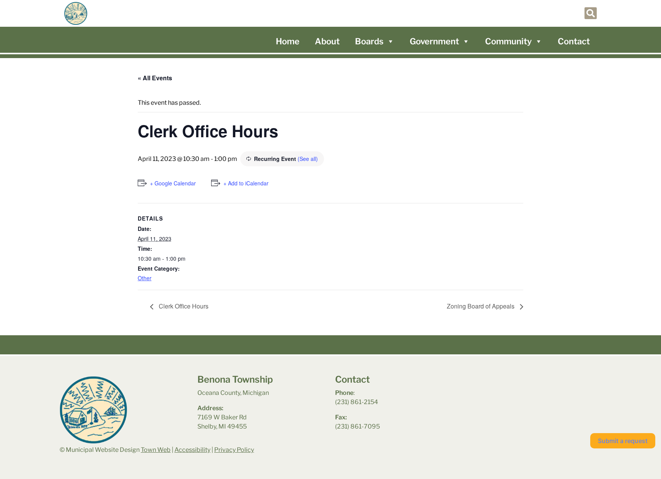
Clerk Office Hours (182, 306)
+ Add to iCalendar (246, 183)
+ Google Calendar (173, 183)
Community (508, 41)
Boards (369, 41)
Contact (574, 41)
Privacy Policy (234, 449)
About (327, 41)
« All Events (155, 77)
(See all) (308, 158)
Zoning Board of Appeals (481, 306)
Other (144, 278)
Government (434, 41)
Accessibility (192, 449)
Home (288, 41)
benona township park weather (511, 394)
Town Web (156, 449)
